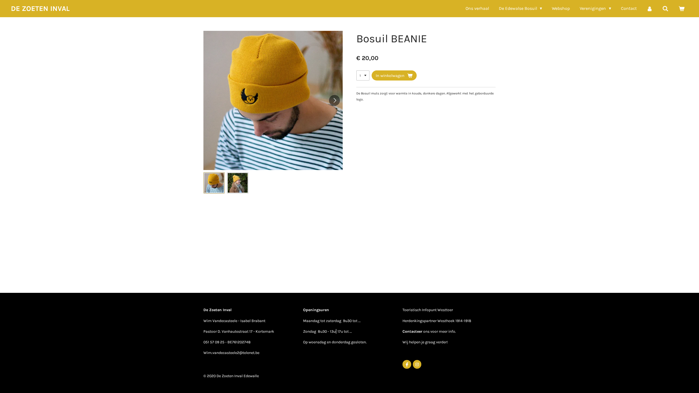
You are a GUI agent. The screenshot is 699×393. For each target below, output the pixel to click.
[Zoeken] (665, 8)
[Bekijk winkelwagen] (681, 8)
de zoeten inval (40, 8)
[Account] (649, 8)
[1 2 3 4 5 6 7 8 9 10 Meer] (362, 75)
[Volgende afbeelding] (334, 100)
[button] (214, 182)
